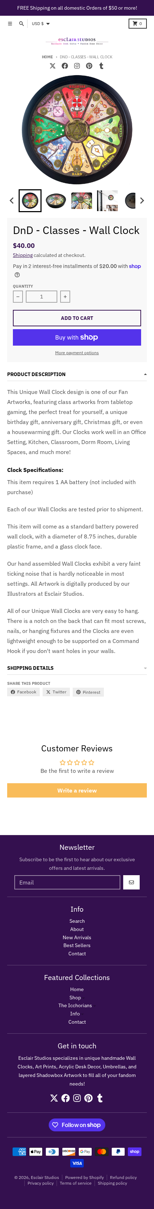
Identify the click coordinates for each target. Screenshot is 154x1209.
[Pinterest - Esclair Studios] (89, 65)
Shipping (23, 255)
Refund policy (123, 1177)
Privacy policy (41, 1183)
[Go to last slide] (12, 201)
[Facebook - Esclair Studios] (64, 65)
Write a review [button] (77, 790)
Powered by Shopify (84, 1177)
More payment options (77, 352)
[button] (30, 200)
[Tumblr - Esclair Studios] (101, 65)
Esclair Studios (45, 1177)
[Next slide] (142, 201)
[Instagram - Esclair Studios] (77, 65)
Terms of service (76, 1183)
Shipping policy (112, 1183)
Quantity (23, 286)
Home (47, 56)
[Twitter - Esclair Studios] (52, 65)
